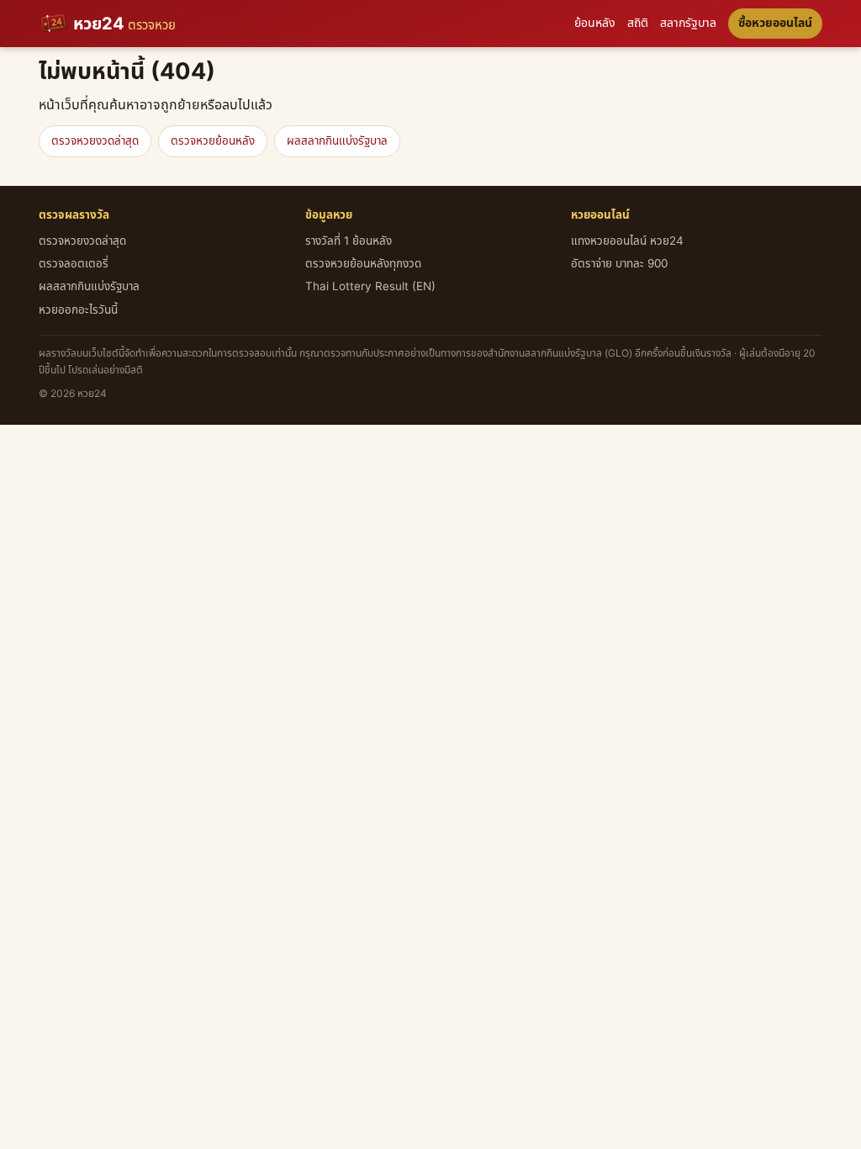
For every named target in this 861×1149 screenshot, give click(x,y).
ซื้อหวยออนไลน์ (775, 23)
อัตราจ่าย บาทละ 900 (619, 264)
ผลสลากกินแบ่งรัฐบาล (337, 141)
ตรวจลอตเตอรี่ (73, 264)
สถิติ (637, 23)
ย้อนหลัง (594, 23)
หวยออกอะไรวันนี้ (78, 310)
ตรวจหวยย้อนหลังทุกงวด (363, 264)
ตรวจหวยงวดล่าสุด (95, 141)
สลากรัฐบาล (688, 23)
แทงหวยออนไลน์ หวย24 (627, 241)
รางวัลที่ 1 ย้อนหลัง (348, 241)
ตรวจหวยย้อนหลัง (213, 141)
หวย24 (124, 24)
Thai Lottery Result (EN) (370, 286)
